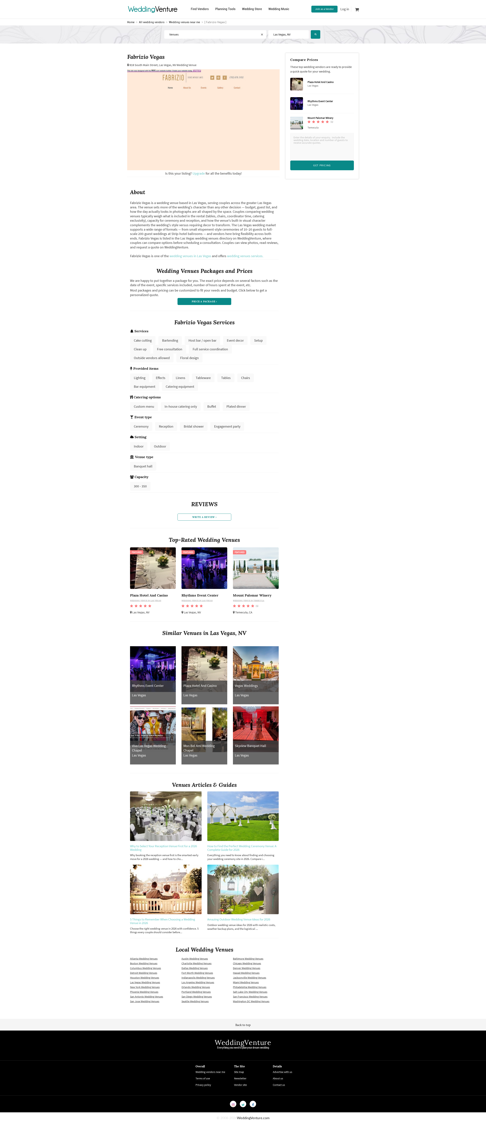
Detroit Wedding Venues (143, 973)
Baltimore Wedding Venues (248, 958)
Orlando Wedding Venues (195, 987)
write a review (204, 517)
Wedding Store (252, 9)
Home (131, 22)
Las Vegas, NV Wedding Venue (177, 65)
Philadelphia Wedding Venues (249, 987)
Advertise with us (282, 1072)
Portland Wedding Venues (196, 992)
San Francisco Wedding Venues (250, 996)
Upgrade (199, 173)
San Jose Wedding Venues (144, 1001)
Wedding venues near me (184, 22)
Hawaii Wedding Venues (246, 973)
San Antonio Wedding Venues (146, 996)
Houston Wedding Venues (144, 977)
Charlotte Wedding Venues (196, 963)
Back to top (243, 1025)
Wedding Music (278, 9)
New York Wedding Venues (145, 987)
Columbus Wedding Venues (145, 968)
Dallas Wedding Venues (194, 968)
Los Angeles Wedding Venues (197, 982)
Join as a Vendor (324, 9)
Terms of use (203, 1078)
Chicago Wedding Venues (247, 963)
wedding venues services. (245, 256)
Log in (344, 9)
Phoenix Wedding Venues (144, 992)
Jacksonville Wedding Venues (249, 977)
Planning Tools (225, 9)
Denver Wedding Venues (246, 968)
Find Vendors (200, 9)
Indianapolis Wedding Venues (198, 977)
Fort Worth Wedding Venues (197, 973)
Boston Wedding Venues (143, 963)
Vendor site (240, 1085)
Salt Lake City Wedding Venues (250, 992)
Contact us (279, 1085)
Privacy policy (203, 1085)
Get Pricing (322, 165)
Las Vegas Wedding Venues (145, 982)
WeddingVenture (243, 1042)
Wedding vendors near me (210, 1072)
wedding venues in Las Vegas (190, 256)
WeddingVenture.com (253, 1118)
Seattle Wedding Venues (195, 1001)
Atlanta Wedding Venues (144, 958)
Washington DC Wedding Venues (251, 1001)
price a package (204, 301)
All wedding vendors (152, 22)
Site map (239, 1072)
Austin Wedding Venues (194, 958)
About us (278, 1078)
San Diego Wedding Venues (196, 996)
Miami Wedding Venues (246, 982)
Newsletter (240, 1078)
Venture (153, 9)
